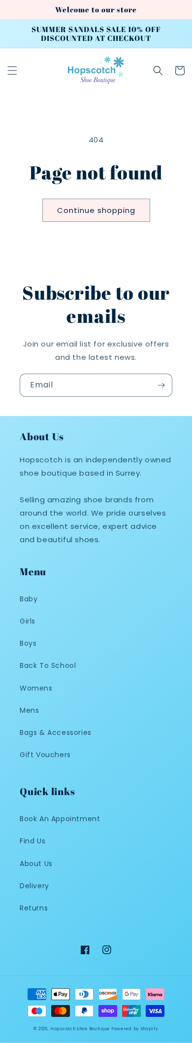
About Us (36, 864)
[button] (12, 70)
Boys (28, 643)
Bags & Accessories (56, 732)
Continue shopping (96, 210)
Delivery (34, 886)
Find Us (32, 841)
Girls (27, 621)
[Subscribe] (161, 385)
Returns (34, 908)
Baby (28, 599)
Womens (36, 688)
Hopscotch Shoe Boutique (80, 1029)
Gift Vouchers (45, 755)
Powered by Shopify (135, 1029)
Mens (29, 710)
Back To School (48, 665)
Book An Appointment (60, 819)
